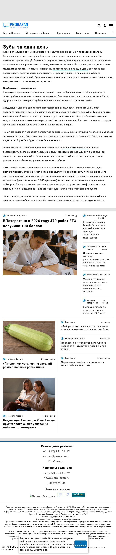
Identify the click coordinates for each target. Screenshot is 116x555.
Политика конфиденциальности (89, 547)
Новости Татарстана (17, 215)
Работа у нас (56, 483)
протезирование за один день (70, 68)
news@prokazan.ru (56, 478)
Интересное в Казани (93, 248)
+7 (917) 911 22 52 (56, 451)
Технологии (92, 215)
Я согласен (80, 544)
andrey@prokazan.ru (56, 456)
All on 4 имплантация (75, 147)
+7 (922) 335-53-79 (56, 473)
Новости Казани (15, 359)
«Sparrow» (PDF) (96, 538)
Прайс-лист (56, 461)
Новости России (15, 416)
